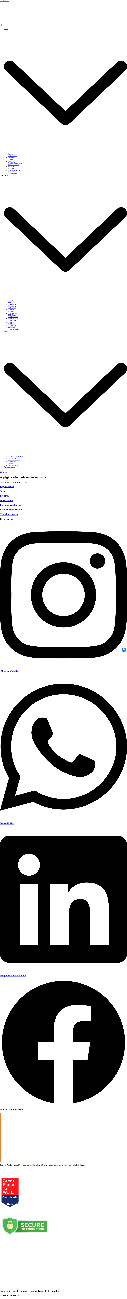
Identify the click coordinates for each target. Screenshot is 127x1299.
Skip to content (4, 1)
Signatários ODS (13, 465)
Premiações (11, 157)
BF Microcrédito (13, 317)
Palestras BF (12, 462)
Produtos (4, 495)
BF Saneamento (13, 313)
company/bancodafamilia (13, 975)
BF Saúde (11, 311)
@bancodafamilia (9, 671)
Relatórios (11, 166)
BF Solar (11, 309)
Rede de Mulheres (13, 458)
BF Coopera (12, 306)
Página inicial (7, 486)
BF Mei (10, 322)
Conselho (11, 159)
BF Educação (12, 320)
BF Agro (10, 301)
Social (3, 491)
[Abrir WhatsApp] (122, 1294)
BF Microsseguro (13, 324)
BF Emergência (13, 318)
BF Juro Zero (12, 326)
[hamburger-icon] (1, 25)
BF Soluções (12, 308)
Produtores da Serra (14, 460)
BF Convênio (12, 304)
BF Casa (10, 302)
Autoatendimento (9, 467)
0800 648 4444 (7, 823)
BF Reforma (12, 315)
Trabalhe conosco (13, 165)
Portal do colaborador (11, 505)
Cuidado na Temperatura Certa (17, 456)
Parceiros (11, 168)
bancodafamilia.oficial (11, 1109)
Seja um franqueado (14, 170)
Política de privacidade (15, 172)
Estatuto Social (12, 174)
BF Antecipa (12, 327)
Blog (9, 161)
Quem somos (12, 154)
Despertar (11, 463)
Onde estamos (12, 156)
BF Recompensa (13, 329)
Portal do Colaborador (15, 163)
